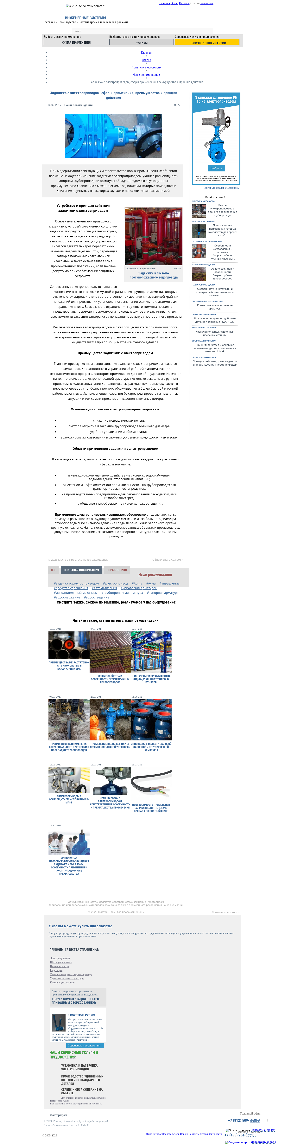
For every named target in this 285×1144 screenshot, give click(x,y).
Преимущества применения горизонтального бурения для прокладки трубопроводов (69, 747)
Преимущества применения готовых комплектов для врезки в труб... (222, 230)
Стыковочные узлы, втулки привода (71, 974)
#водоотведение (96, 597)
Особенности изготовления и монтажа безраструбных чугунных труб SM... (222, 252)
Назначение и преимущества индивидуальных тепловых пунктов (151, 679)
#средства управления (71, 588)
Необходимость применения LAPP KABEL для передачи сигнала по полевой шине (151, 808)
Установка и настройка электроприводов (79, 1067)
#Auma (137, 583)
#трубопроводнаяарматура (122, 593)
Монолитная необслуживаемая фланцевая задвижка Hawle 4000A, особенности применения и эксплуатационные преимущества (69, 866)
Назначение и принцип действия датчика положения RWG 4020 (215, 320)
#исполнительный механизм (76, 593)
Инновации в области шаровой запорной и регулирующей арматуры (151, 747)
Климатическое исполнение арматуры (215, 307)
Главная (164, 3)
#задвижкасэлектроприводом (76, 583)
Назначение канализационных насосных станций (214, 333)
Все (53, 570)
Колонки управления (62, 982)
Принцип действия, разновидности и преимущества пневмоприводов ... (215, 364)
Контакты (206, 3)
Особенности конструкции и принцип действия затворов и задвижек (215, 292)
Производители (171, 1134)
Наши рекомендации (146, 75)
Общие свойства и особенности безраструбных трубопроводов (222, 273)
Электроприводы (60, 958)
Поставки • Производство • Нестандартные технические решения (85, 22)
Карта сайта (215, 1134)
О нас (174, 3)
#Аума (151, 583)
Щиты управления (61, 962)
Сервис (184, 1134)
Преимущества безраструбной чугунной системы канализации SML (69, 665)
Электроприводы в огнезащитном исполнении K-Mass (69, 799)
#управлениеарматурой (139, 588)
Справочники (117, 570)
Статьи (146, 60)
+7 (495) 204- (235, 1135)
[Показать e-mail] (238, 1130)
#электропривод (115, 583)
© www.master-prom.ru (226, 912)
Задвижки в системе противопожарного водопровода (154, 275)
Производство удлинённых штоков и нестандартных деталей (82, 1080)
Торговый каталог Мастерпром (221, 187)
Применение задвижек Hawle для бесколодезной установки (110, 745)
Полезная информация (146, 67)
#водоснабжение (67, 597)
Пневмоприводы (59, 966)
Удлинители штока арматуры (67, 978)
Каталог (184, 3)
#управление (170, 583)
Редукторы (56, 970)
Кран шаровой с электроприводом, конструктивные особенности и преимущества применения (110, 803)
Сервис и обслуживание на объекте (82, 1091)
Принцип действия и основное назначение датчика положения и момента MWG (214, 348)
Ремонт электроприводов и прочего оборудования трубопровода (222, 210)
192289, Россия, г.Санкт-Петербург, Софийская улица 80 (76, 1121)
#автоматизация (104, 588)
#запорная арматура (163, 593)
